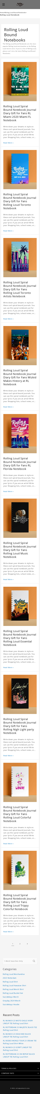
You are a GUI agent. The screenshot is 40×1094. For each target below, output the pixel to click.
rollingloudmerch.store (23, 1088)
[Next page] (27, 944)
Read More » (8, 143)
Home (2, 12)
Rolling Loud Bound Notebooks (15, 12)
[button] (3, 4)
